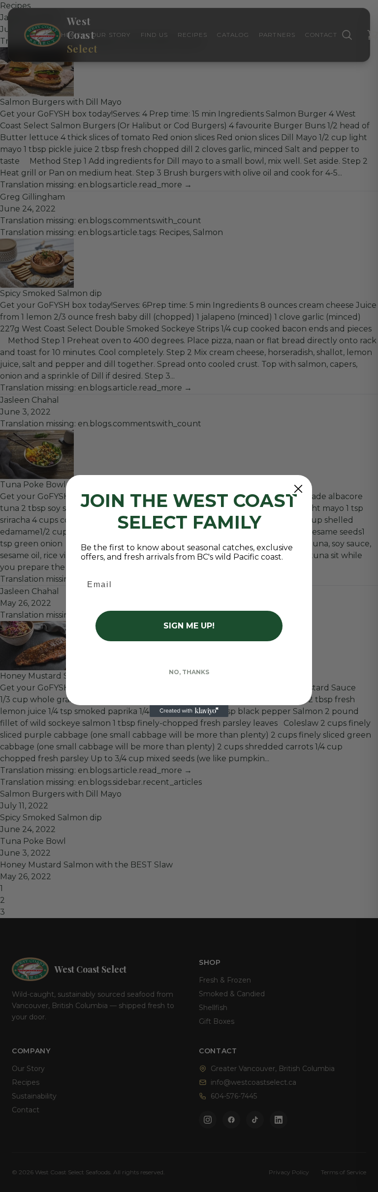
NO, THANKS (189, 672)
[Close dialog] (298, 489)
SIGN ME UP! (189, 625)
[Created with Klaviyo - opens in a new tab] (189, 711)
